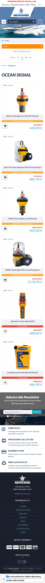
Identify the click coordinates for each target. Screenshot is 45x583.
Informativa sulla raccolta (13, 580)
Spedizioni (23, 517)
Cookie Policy (23, 514)
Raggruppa (12, 66)
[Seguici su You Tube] (24, 562)
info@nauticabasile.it (22, 494)
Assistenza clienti (23, 529)
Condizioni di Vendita (23, 510)
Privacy (23, 521)
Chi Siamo (23, 506)
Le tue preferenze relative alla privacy (25, 576)
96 (30, 58)
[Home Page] (2, 40)
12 (18, 58)
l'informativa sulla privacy (29, 416)
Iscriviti (37, 412)
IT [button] (39, 5)
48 (26, 58)
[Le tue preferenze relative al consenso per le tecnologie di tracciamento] (4, 579)
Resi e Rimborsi (23, 525)
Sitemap (23, 532)
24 (22, 58)
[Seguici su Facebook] (19, 562)
